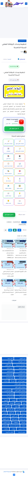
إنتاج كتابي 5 (10, 397)
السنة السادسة (9, 377)
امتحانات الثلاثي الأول (20, 387)
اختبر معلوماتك (21, 361)
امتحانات (6, 381)
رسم (4, 409)
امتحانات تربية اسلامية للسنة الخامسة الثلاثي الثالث (20, 292)
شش (18, 413)
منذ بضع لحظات (22, 248)
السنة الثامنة (22, 371)
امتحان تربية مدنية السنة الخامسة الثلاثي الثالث (8, 292)
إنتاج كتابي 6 (22, 400)
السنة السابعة (22, 377)
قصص (4, 413)
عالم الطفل (11, 413)
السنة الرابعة (9, 374)
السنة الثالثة (10, 368)
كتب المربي (6, 416)
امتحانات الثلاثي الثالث (19, 384)
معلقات (13, 429)
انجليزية (14, 400)
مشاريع (5, 425)
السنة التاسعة (22, 368)
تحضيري (18, 403)
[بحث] (2, 3)
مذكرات (23, 425)
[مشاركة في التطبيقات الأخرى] (5, 230)
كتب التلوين (14, 416)
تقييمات (5, 403)
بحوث (24, 403)
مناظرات (6, 429)
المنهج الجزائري (21, 381)
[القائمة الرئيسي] (26, 3)
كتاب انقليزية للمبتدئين (20, 271)
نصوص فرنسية (21, 432)
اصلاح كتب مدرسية (20, 365)
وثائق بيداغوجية (22, 224)
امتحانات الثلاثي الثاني (20, 390)
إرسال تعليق (21, 307)
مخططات (9, 222)
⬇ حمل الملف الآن (14, 128)
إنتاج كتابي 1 (8, 390)
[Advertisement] (14, 23)
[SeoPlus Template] (23, 472)
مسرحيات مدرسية (14, 425)
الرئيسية (9, 59)
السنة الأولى (8, 365)
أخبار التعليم (22, 358)
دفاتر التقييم (11, 409)
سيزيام (23, 413)
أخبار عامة (10, 358)
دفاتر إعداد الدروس (20, 409)
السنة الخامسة (22, 40)
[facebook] (14, 475)
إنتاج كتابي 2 (22, 393)
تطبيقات (11, 403)
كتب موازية (22, 419)
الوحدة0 (13, 381)
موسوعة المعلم (7, 471)
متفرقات (23, 422)
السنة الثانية (10, 371)
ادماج (9, 361)
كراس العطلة (6, 419)
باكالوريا (6, 400)
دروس (16, 406)
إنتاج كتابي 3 (10, 393)
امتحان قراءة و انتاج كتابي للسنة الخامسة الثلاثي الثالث (8, 274)
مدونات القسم (7, 422)
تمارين (23, 406)
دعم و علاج (7, 406)
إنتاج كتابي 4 (22, 397)
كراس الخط (15, 419)
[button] (19, 230)
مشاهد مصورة (21, 429)
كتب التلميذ (22, 416)
